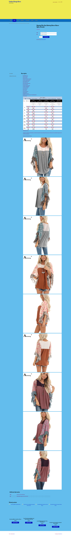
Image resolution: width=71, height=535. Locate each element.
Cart (18, 20)
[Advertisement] (35, 12)
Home (11, 20)
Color (37, 32)
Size (37, 34)
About (32, 20)
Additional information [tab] (12, 76)
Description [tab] (11, 73)
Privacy (36, 20)
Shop (14, 20)
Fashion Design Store (15, 2)
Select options (15, 522)
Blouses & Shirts (13, 23)
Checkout (22, 20)
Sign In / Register (55, 2)
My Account (27, 20)
